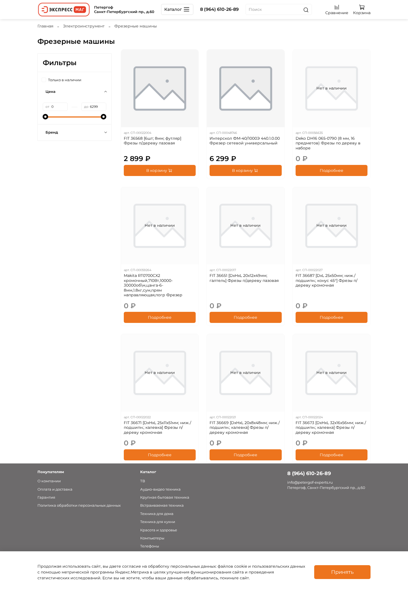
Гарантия (46, 497)
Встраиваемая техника (162, 505)
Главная (45, 26)
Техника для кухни (157, 522)
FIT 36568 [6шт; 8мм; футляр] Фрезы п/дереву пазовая (152, 141)
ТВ (142, 481)
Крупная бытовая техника (164, 497)
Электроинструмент (84, 26)
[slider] (45, 117)
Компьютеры (152, 538)
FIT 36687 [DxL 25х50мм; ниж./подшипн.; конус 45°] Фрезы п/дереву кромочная (326, 280)
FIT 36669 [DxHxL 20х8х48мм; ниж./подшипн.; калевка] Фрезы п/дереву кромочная (245, 427)
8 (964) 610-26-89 (219, 9)
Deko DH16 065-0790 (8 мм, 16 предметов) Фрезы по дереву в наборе (328, 143)
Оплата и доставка (54, 489)
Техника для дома (156, 514)
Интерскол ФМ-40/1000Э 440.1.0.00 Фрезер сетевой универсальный (245, 141)
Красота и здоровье (158, 530)
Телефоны (149, 546)
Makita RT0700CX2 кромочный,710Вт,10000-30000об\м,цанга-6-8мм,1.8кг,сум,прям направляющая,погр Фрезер (153, 285)
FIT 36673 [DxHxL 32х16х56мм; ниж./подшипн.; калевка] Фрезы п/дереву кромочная (331, 427)
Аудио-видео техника (160, 489)
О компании (49, 481)
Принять (342, 572)
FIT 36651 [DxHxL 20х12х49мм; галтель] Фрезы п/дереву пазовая (244, 278)
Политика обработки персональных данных (79, 505)
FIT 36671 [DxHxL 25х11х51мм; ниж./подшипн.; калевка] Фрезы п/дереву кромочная (157, 427)
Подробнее (331, 170)
